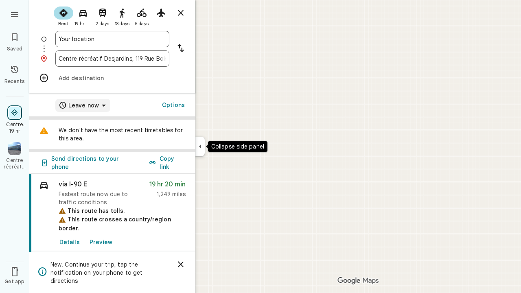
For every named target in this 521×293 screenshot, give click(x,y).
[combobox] (112, 39)
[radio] (63, 15)
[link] (112, 213)
